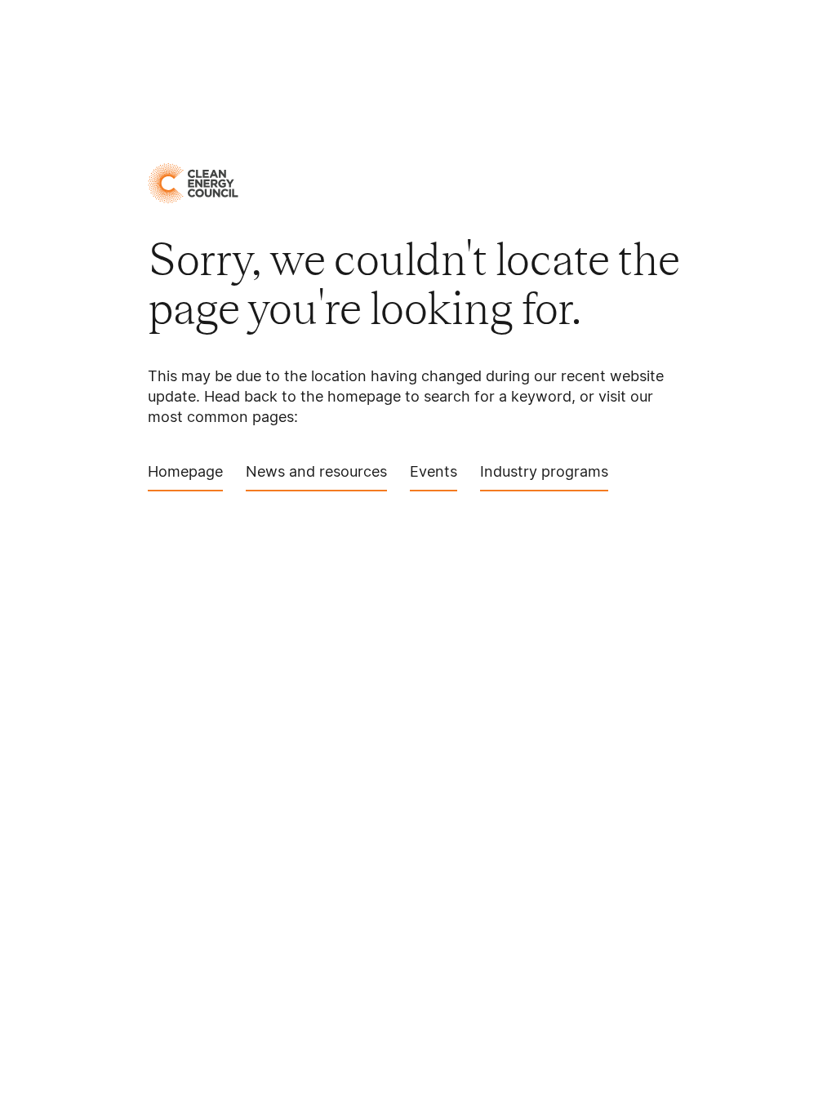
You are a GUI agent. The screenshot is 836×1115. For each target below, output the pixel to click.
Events (433, 471)
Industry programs (544, 471)
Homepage (185, 471)
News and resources (316, 471)
